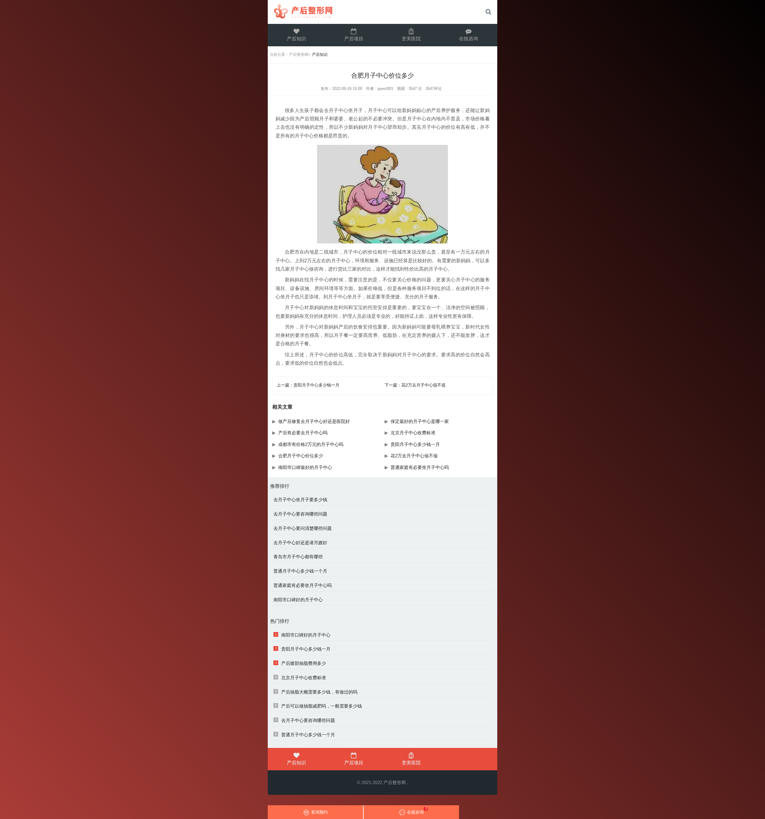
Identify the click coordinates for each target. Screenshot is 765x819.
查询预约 (319, 812)
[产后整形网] (318, 12)
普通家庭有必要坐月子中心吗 (420, 467)
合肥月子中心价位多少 (300, 455)
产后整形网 (298, 55)
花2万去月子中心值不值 (414, 455)
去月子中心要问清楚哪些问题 (302, 528)
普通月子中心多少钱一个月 (300, 571)
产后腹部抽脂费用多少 (303, 663)
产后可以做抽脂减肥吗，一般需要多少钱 (321, 706)
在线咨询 (468, 38)
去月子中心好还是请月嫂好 (300, 542)
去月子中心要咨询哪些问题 (300, 514)
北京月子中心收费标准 (413, 432)
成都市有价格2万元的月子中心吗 (310, 444)
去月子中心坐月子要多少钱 (300, 499)
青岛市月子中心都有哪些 (298, 556)
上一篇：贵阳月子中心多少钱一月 (308, 385)
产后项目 (353, 38)
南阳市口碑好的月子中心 (298, 599)
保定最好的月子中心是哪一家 (420, 421)
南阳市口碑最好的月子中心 (305, 467)
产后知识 (296, 38)
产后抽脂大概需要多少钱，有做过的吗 (319, 692)
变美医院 (411, 38)
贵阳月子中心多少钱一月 (415, 444)
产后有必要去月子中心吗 (303, 432)
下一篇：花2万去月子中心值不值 (415, 385)
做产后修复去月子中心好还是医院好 (314, 421)
